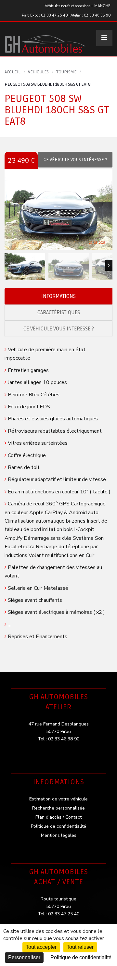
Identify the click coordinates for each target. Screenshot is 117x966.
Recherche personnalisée (58, 808)
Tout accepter (41, 947)
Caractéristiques (58, 312)
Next (108, 265)
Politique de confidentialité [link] (80, 957)
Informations (58, 296)
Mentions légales (58, 835)
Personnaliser (24, 957)
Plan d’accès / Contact (58, 817)
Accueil (12, 72)
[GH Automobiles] (45, 39)
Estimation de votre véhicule (58, 799)
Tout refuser (80, 947)
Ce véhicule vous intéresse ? (58, 329)
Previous (8, 265)
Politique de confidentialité (58, 826)
